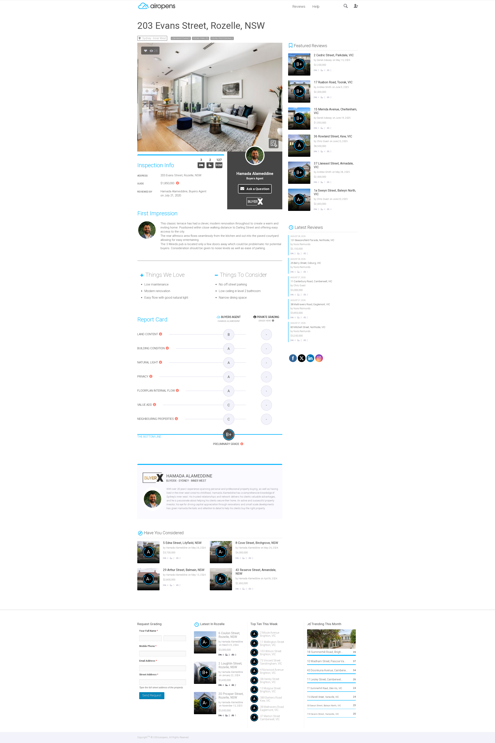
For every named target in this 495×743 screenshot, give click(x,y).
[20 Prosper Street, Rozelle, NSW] (222, 705)
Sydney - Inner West (154, 38)
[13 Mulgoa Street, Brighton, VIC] (275, 691)
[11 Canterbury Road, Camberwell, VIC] (323, 286)
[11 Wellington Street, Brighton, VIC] (275, 644)
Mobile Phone (147, 646)
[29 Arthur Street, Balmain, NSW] (173, 579)
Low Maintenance (181, 38)
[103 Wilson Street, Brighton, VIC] (275, 654)
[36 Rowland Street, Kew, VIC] (326, 146)
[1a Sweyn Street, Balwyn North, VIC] (326, 200)
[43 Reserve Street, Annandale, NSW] (246, 579)
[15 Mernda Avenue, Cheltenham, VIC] (326, 119)
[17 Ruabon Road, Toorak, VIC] (326, 92)
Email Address (148, 660)
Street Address (148, 674)
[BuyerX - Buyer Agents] (153, 480)
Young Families (200, 38)
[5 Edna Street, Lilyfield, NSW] (173, 552)
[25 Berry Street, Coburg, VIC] (323, 266)
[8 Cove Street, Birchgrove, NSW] (246, 552)
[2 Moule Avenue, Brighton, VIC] (275, 635)
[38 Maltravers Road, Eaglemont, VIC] (323, 309)
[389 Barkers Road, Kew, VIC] (275, 700)
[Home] (156, 5)
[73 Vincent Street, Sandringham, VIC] (275, 663)
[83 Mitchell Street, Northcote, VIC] (323, 332)
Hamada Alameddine (189, 478)
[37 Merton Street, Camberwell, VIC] (275, 719)
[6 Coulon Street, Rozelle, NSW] (222, 644)
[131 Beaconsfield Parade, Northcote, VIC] (323, 245)
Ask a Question (257, 189)
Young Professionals (222, 38)
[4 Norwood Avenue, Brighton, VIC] (275, 672)
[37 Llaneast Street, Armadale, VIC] (326, 173)
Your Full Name (148, 631)
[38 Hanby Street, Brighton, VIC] (275, 682)
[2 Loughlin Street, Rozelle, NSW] (222, 675)
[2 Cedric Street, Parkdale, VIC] (326, 65)
